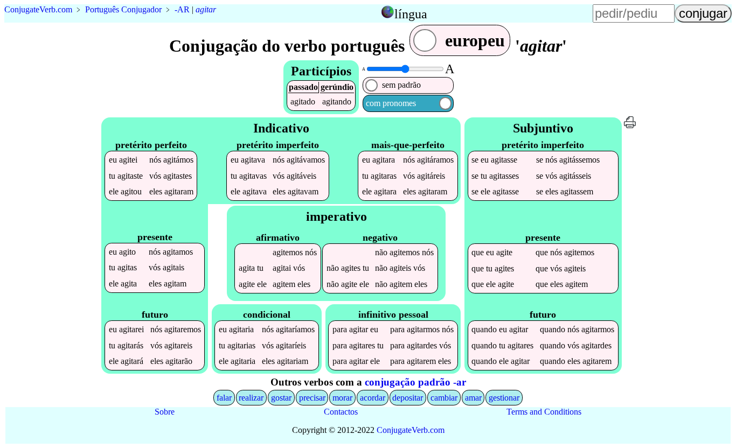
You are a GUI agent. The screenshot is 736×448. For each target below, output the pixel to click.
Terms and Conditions (543, 411)
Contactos (341, 411)
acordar (372, 397)
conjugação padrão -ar (415, 382)
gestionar (504, 397)
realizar (251, 397)
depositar (407, 397)
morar (342, 397)
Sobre (165, 411)
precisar (312, 397)
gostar (281, 397)
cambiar (444, 397)
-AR (182, 9)
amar (473, 397)
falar (224, 397)
